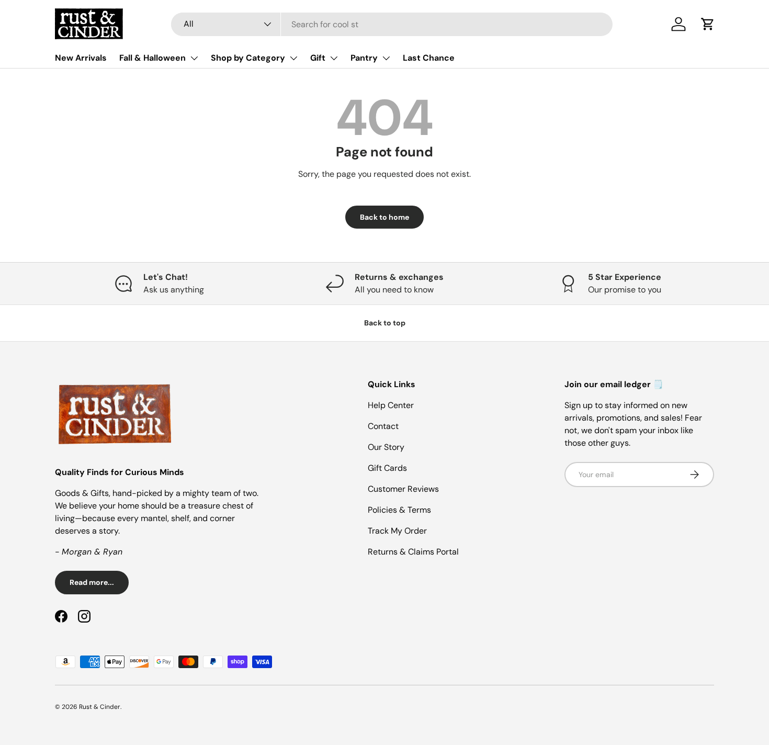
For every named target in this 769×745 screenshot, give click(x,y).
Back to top (384, 323)
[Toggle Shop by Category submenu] (293, 58)
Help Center (391, 405)
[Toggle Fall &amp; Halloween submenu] (194, 58)
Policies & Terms (399, 509)
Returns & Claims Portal (413, 551)
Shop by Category (248, 57)
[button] (707, 24)
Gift (317, 57)
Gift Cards (387, 467)
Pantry (364, 57)
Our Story (386, 447)
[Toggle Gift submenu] (333, 58)
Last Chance (429, 57)
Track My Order (397, 530)
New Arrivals (81, 57)
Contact (383, 426)
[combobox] (392, 24)
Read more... (92, 582)
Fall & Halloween (152, 57)
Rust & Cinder (99, 707)
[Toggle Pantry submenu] (386, 58)
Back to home (384, 217)
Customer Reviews (403, 488)
